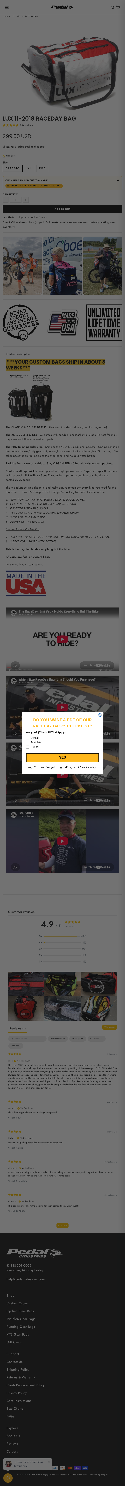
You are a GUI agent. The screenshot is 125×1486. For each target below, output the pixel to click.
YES (62, 757)
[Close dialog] (100, 715)
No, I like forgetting (45, 767)
